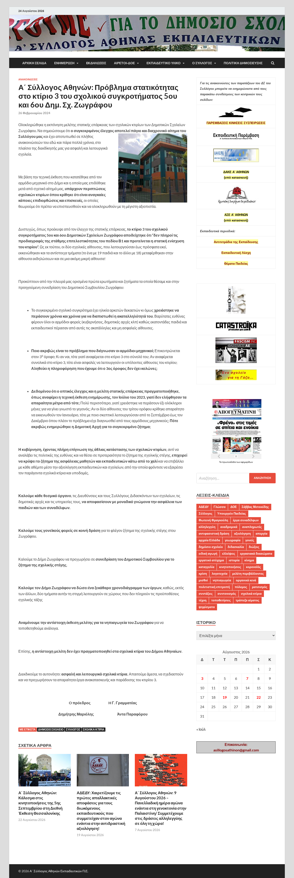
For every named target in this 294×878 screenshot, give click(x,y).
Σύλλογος (73, 729)
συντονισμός (227, 593)
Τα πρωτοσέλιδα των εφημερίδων (236, 462)
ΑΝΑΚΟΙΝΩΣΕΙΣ (28, 79)
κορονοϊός (253, 567)
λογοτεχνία (219, 573)
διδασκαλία (236, 547)
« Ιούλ (201, 729)
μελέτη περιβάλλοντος (248, 573)
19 (225, 697)
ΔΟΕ (233, 507)
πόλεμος (241, 587)
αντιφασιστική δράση (214, 533)
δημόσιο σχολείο (50, 729)
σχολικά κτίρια (93, 729)
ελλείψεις (228, 553)
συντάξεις (206, 593)
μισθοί (203, 580)
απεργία (261, 533)
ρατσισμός (259, 587)
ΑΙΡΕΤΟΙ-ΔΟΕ (124, 63)
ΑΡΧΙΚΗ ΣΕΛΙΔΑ (34, 63)
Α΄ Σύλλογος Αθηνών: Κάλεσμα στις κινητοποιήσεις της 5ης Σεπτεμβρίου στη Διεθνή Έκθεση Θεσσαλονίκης (40, 802)
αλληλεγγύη (207, 527)
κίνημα (249, 560)
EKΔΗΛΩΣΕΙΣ (96, 63)
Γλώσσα (220, 507)
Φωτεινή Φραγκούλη (213, 520)
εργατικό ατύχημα (211, 560)
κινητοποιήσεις (230, 567)
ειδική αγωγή (208, 553)
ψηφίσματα (207, 607)
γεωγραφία (232, 540)
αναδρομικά (228, 527)
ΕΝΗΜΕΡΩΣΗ (64, 63)
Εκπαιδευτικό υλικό (164, 63)
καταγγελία (206, 567)
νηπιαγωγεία (222, 580)
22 (259, 697)
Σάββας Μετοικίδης (255, 507)
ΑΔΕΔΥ (204, 507)
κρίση (203, 573)
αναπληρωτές (252, 527)
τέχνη (202, 600)
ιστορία (234, 560)
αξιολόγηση (242, 533)
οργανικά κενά (246, 580)
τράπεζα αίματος (247, 600)
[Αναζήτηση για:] (236, 478)
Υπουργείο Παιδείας (231, 513)
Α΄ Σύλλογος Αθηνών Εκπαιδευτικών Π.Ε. (59, 871)
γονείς (249, 540)
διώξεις (254, 547)
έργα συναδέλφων (246, 520)
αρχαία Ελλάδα (209, 540)
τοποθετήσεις (221, 600)
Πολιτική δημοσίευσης (243, 63)
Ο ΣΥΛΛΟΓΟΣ (202, 63)
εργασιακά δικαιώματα (256, 553)
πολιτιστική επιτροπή (214, 587)
